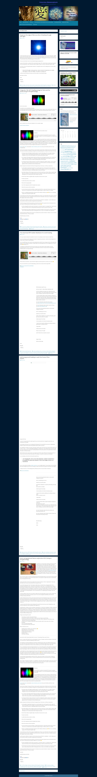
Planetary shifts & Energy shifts (42, 85)
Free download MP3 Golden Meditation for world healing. (36, 233)
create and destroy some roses (36, 146)
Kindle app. (71, 121)
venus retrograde (38, 767)
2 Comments (32, 228)
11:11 (21, 765)
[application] (68, 90)
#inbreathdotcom (63, 148)
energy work (35, 86)
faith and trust (34, 553)
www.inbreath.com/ (41, 303)
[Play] (61, 90)
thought (68, 167)
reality (72, 164)
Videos (70, 169)
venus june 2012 (33, 767)
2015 (21, 226)
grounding (30, 227)
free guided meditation (40, 352)
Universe (46, 86)
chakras (61, 154)
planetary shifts (43, 86)
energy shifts (31, 86)
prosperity (69, 164)
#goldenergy (74, 145)
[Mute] (72, 90)
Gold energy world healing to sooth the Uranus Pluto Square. (35, 357)
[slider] (75, 90)
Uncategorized (49, 85)
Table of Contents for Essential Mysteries (26, 24)
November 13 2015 (38, 227)
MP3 (21, 351)
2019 (21, 85)
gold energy (27, 227)
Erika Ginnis (21, 352)
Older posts (23, 770)
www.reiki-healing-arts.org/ (42, 306)
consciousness (27, 85)
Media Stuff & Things (65, 22)
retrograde (53, 766)
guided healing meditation (24, 125)
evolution (30, 352)
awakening (21, 86)
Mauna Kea (38, 86)
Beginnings (74, 152)
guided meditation (52, 352)
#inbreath (73, 147)
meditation (33, 227)
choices (40, 351)
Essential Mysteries (26, 352)
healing (21, 353)
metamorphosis (31, 353)
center (25, 146)
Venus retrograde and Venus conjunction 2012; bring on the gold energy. (36, 558)
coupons (55, 552)
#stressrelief (72, 148)
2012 (23, 765)
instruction (23, 353)
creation (61, 156)
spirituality (45, 353)
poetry (67, 164)
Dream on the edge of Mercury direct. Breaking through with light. (35, 35)
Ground (21, 146)
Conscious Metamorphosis (48, 2)
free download (34, 352)
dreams (31, 85)
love (68, 161)
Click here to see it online (73, 114)
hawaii (33, 85)
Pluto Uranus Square (63, 164)
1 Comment (51, 353)
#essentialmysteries (68, 145)
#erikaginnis (62, 145)
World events (22, 228)
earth (28, 86)
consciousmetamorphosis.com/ (50, 303)
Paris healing (43, 227)
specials (40, 552)
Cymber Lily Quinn (48, 351)
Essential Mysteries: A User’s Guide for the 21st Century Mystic (44, 22)
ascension (54, 85)
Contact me (31, 22)
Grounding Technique (57, 22)
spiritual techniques (53, 227)
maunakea (35, 85)
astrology (24, 85)
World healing (26, 228)
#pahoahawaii (68, 148)
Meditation (28, 226)
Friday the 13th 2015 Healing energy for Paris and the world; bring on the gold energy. (35, 90)
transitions (71, 167)
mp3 (34, 353)
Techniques (41, 226)
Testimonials (35, 24)
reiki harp (36, 353)
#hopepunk (69, 147)
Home (20, 22)
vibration (49, 86)
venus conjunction (28, 767)
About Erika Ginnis (25, 22)
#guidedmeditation (63, 147)
